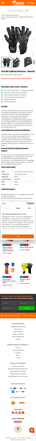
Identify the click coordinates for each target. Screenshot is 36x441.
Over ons (18, 348)
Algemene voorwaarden (11, 438)
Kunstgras (20, 174)
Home (3, 15)
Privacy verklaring (22, 438)
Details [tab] (18, 208)
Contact (18, 358)
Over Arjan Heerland (18, 350)
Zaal (25, 174)
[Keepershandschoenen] (18, 2)
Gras (15, 174)
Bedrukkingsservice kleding (18, 374)
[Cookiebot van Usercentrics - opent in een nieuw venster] (26, 203)
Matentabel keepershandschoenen (18, 369)
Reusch (16, 184)
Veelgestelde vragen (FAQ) (18, 327)
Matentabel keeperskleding (18, 371)
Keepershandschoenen (12, 15)
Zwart (15, 182)
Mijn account (18, 329)
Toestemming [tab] (6, 208)
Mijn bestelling (18, 331)
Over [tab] (29, 208)
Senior (16, 177)
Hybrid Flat (17, 179)
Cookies (28, 438)
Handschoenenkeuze (18, 366)
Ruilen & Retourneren (18, 336)
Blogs (18, 355)
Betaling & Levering (18, 334)
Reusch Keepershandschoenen (10, 17)
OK (18, 236)
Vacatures (18, 353)
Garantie (18, 339)
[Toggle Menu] (2, 3)
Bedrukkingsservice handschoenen (18, 376)
